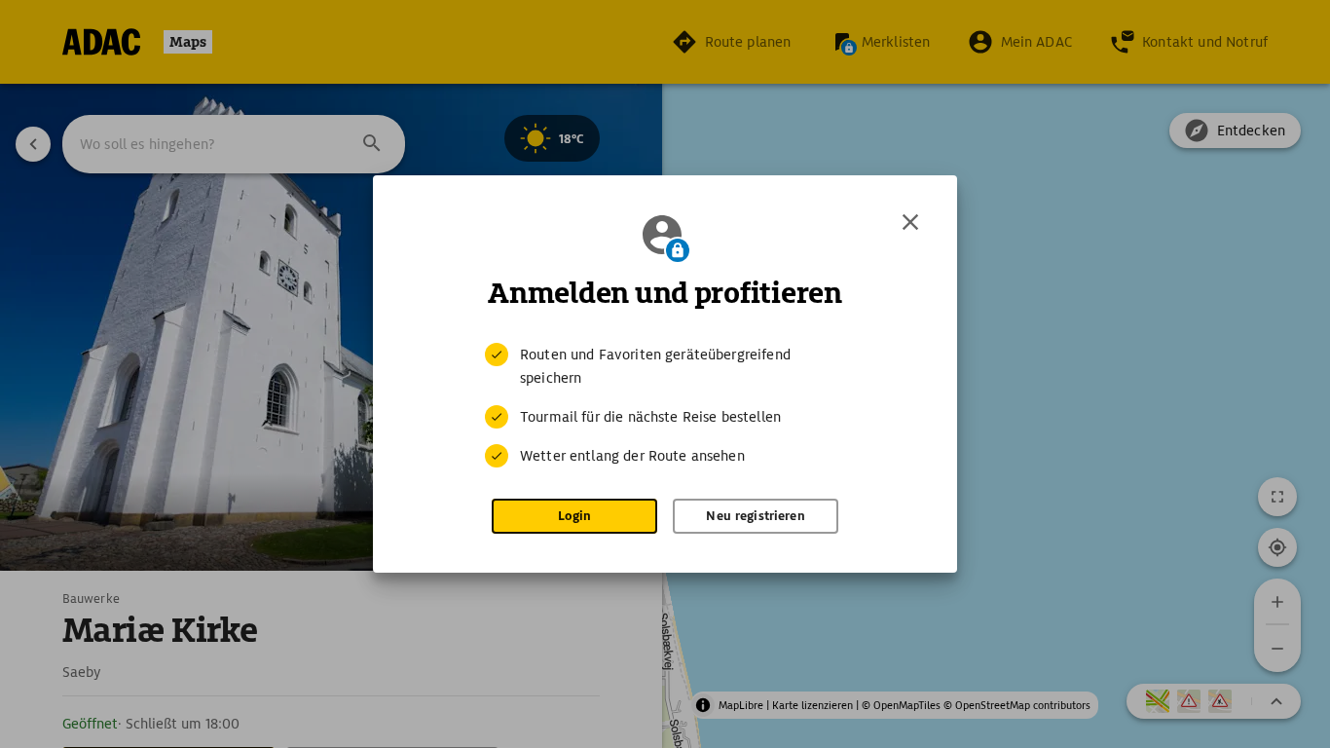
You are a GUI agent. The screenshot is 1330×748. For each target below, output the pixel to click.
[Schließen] (910, 222)
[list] (665, 405)
